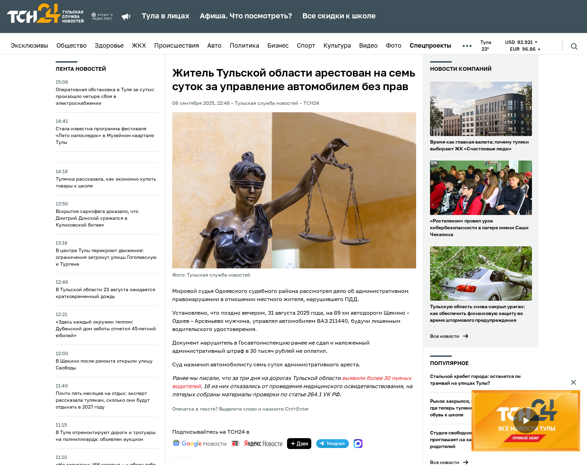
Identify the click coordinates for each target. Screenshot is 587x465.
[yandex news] (256, 443)
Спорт (306, 46)
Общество (71, 46)
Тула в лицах (166, 16)
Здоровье (109, 46)
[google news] (199, 443)
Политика (244, 46)
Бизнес (278, 46)
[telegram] (332, 443)
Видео (368, 46)
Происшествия (176, 46)
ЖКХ (139, 46)
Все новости (444, 336)
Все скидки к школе (339, 16)
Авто (214, 46)
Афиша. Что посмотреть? (246, 16)
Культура (337, 46)
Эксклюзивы (29, 46)
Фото (394, 46)
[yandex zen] (299, 443)
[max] (358, 443)
